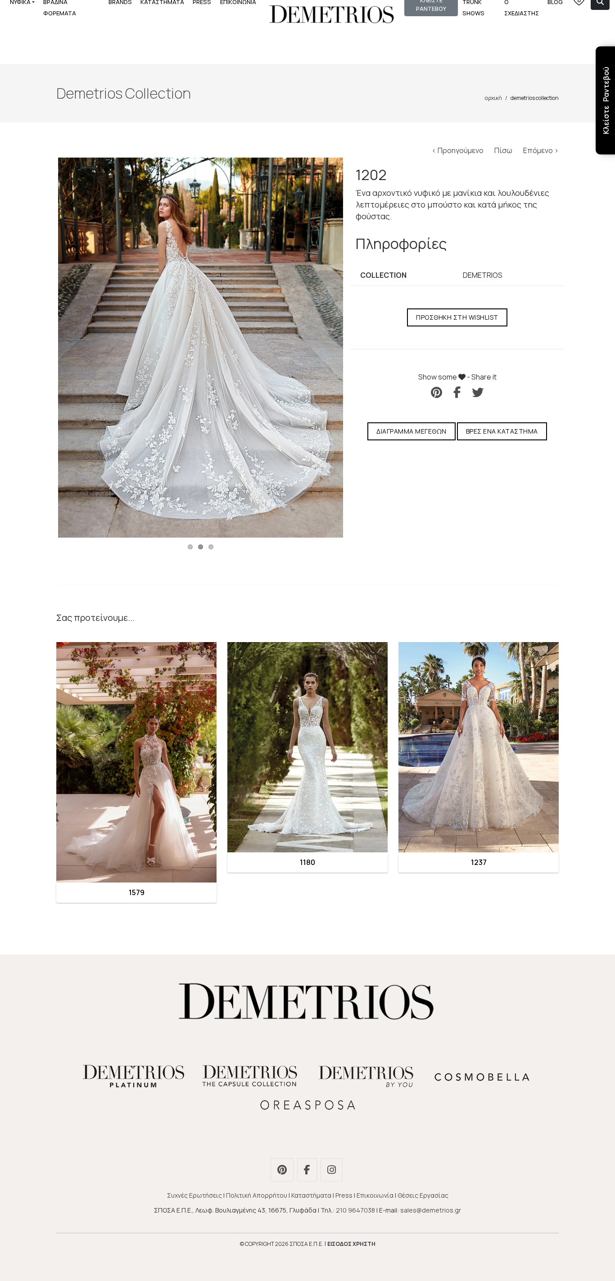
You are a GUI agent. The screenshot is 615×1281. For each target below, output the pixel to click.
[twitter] (478, 392)
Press (344, 1195)
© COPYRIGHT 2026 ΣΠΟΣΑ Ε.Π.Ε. (281, 1244)
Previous (45, 348)
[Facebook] (308, 1171)
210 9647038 (355, 1210)
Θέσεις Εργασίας (423, 1195)
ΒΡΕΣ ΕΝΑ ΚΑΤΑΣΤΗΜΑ (502, 431)
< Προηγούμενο (458, 150)
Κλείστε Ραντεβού (606, 100)
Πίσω (504, 150)
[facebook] (457, 392)
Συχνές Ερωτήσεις (194, 1195)
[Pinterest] (283, 1171)
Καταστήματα (311, 1195)
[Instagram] (333, 1171)
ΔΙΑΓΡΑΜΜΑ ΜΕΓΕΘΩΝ (411, 431)
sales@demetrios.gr (430, 1210)
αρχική (493, 98)
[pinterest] (436, 392)
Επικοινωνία (375, 1195)
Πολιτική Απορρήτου (256, 1195)
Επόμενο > (541, 150)
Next (357, 348)
